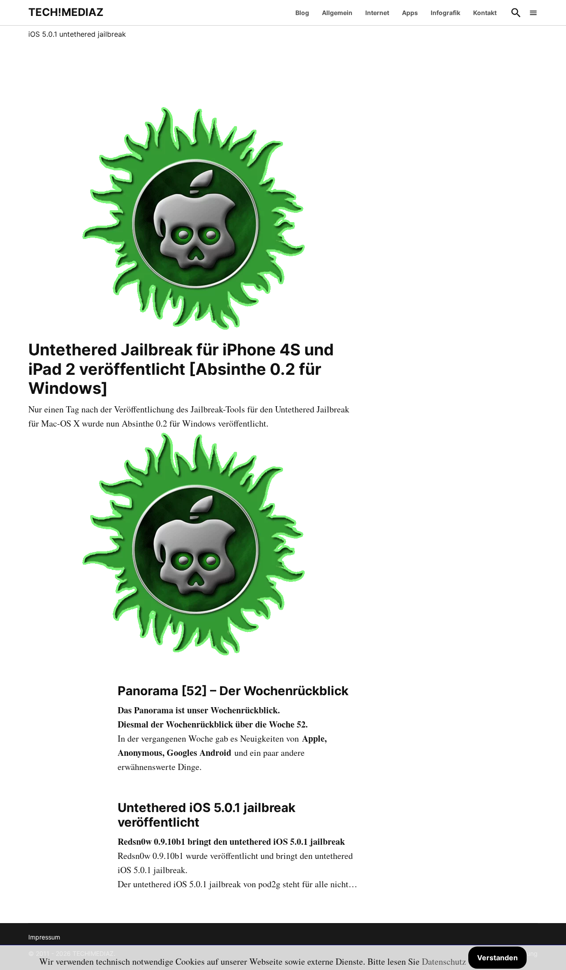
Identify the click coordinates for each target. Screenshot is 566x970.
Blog (302, 12)
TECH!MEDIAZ (65, 12)
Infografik (445, 12)
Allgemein (337, 12)
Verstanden (497, 957)
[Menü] (533, 12)
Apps (410, 12)
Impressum (44, 937)
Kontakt (485, 12)
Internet (377, 12)
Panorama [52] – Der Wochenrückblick (233, 690)
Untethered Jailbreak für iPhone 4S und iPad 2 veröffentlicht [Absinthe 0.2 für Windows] (181, 368)
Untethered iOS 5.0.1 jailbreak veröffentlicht (206, 815)
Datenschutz (444, 961)
